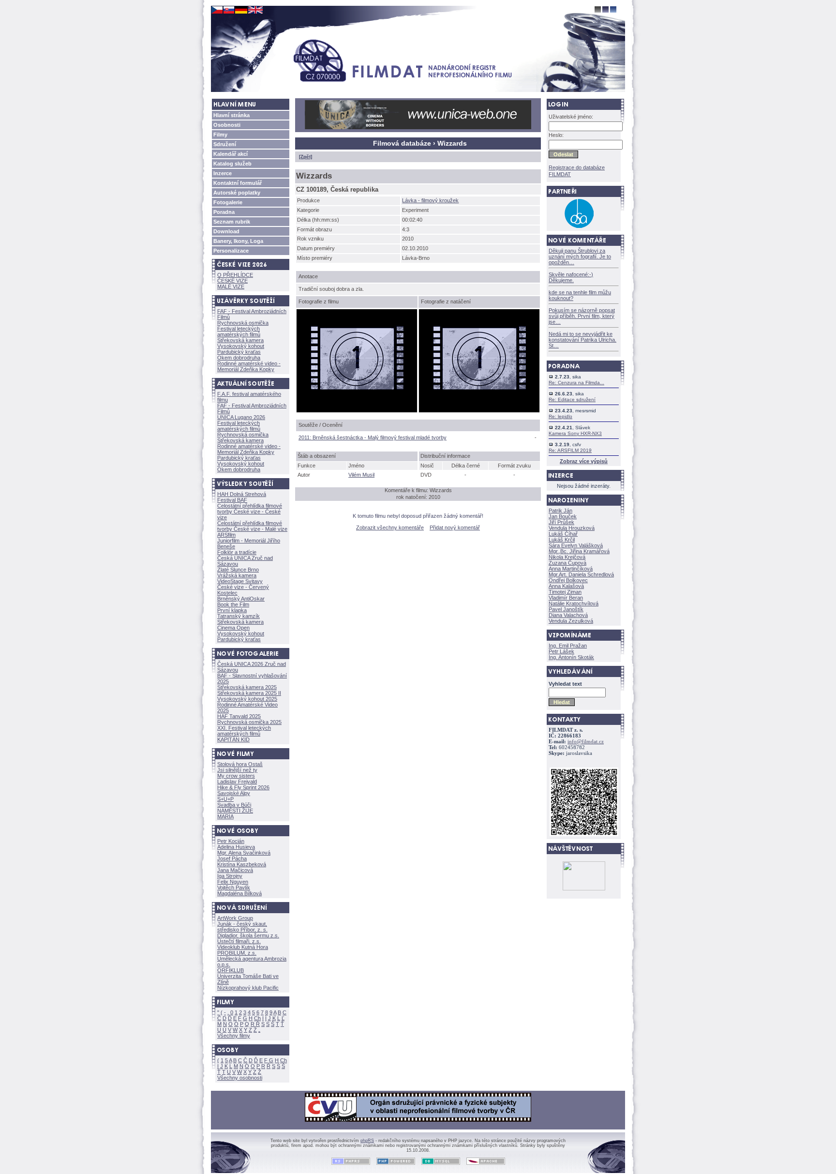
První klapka (232, 610)
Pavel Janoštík (566, 609)
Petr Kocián (230, 841)
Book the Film (233, 604)
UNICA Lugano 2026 (241, 417)
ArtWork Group (235, 918)
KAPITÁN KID (233, 739)
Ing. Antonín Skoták (571, 657)
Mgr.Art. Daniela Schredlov (581, 574)
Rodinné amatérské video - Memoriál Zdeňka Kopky (249, 366)
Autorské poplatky (236, 193)
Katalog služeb (232, 163)
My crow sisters (236, 776)
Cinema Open (233, 628)
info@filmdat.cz (585, 741)
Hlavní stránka (231, 115)
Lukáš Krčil (562, 539)
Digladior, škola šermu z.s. (248, 935)
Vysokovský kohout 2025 (247, 699)
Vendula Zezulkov (571, 621)
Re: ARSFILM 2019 (570, 450)
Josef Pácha (232, 858)
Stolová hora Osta (240, 764)
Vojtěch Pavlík (233, 887)
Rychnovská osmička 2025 (249, 722)
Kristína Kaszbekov (241, 864)
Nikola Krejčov (567, 557)
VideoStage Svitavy (240, 581)
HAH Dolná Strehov (241, 494)
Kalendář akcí (230, 154)
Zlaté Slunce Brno (238, 569)
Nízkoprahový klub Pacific (248, 988)
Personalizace (231, 251)
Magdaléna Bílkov (239, 893)
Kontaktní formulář (237, 183)
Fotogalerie (227, 202)
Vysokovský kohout (240, 346)
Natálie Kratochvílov (573, 603)
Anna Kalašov (566, 586)
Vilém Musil (361, 475)
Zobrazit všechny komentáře (390, 527)
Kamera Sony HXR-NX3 (575, 433)
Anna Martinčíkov (571, 569)
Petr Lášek (561, 651)
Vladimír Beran (566, 598)
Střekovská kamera (240, 340)
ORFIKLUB (230, 970)
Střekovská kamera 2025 (247, 687)
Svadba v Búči (234, 805)
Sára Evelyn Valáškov (576, 545)
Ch (257, 1018)
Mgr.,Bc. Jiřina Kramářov (579, 551)
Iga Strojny (229, 876)
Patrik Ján (560, 510)
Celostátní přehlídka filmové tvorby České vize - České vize (249, 511)
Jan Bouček (563, 516)
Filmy (220, 134)
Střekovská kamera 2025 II (249, 693)
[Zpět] (305, 156)
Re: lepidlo (560, 416)
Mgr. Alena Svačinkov (243, 853)
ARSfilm (226, 535)
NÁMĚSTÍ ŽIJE (235, 810)
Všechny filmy (233, 1036)
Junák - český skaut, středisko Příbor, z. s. (242, 927)
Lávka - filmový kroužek (430, 200)
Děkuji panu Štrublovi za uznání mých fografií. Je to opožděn (580, 256)
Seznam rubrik (231, 222)
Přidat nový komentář (455, 527)
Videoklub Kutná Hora (242, 947)
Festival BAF (232, 500)
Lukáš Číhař (563, 534)
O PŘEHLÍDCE (235, 275)
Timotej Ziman (565, 592)
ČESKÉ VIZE (232, 281)
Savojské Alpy (233, 793)
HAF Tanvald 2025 (239, 716)
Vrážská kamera (236, 575)
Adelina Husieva (236, 847)
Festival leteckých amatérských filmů (238, 331)
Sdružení (224, 144)
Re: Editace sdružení (572, 399)
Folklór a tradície (236, 552)
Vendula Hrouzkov (572, 528)
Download (226, 231)
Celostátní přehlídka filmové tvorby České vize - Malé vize (252, 526)
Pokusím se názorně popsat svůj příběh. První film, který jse (582, 316)
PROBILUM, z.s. (236, 953)
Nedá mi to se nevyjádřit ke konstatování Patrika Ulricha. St (582, 339)
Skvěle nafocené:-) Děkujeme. (571, 277)
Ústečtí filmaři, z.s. (239, 941)
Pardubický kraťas (239, 352)
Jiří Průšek (561, 522)
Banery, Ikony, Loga (238, 241)
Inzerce (222, 173)
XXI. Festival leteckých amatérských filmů (244, 731)
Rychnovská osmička (243, 323)
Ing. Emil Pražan (568, 645)
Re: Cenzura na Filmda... (576, 382)
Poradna (224, 212)
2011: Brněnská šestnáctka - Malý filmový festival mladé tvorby (373, 437)
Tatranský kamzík (238, 616)
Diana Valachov (568, 615)
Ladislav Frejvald (237, 781)
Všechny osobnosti (239, 1078)
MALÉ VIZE (230, 286)
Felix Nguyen (232, 882)
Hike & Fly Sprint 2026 (243, 787)
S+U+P (225, 799)
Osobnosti (226, 125)
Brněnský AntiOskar (241, 599)
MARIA (225, 816)
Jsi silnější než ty (237, 770)
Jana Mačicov (235, 870)
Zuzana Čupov (567, 563)
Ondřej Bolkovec (568, 580)
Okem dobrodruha (238, 358)
